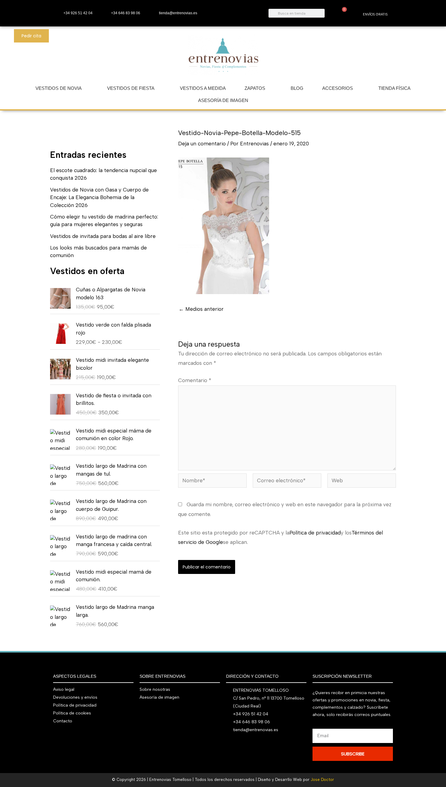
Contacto (62, 721)
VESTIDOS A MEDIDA (203, 88)
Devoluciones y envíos (75, 697)
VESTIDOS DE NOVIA (58, 88)
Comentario (194, 380)
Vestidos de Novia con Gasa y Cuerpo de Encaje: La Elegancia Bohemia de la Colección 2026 (99, 197)
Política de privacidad (315, 533)
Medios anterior (201, 309)
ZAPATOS (255, 88)
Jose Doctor (322, 779)
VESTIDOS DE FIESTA (130, 88)
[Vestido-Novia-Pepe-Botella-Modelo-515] (223, 225)
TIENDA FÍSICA (394, 88)
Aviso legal (63, 689)
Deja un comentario (202, 144)
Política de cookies (72, 713)
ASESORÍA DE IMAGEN (223, 100)
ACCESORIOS (337, 88)
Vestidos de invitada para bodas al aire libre (103, 236)
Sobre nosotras (155, 689)
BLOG (297, 88)
